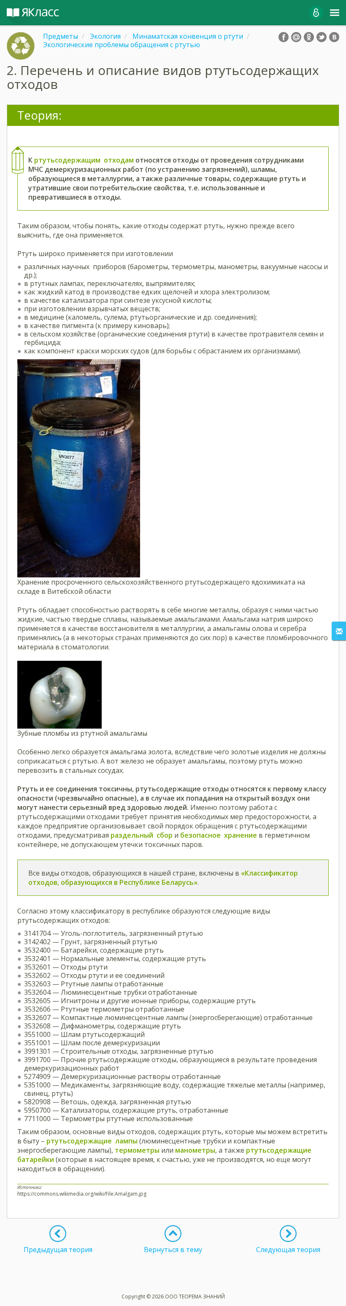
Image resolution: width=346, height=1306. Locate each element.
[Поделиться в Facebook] (283, 37)
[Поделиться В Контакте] (334, 37)
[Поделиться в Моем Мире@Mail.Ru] (296, 37)
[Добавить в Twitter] (321, 37)
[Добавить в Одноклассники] (309, 37)
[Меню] (334, 12)
